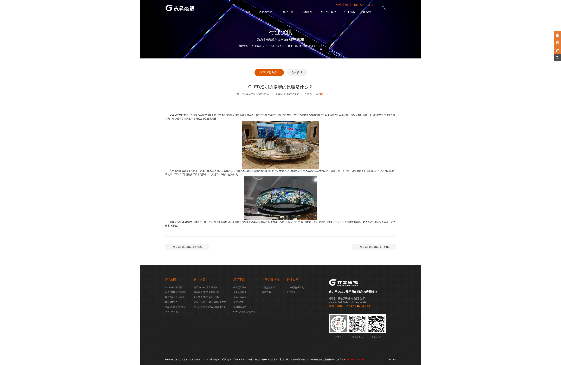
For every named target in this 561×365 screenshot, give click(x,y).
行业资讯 (349, 12)
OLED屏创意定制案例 (244, 311)
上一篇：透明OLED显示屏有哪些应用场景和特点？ (189, 247)
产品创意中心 (267, 12)
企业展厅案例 (239, 287)
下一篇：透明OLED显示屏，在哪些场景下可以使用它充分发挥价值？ (376, 247)
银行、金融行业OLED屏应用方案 (210, 302)
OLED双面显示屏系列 (175, 307)
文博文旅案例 (239, 297)
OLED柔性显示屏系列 (175, 297)
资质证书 (266, 292)
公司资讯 (297, 72)
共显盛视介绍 (268, 287)
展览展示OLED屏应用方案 (206, 292)
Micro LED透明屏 (173, 287)
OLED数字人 (171, 302)
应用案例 (307, 12)
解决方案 (288, 12)
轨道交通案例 (239, 292)
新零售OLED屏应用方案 (205, 287)
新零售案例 (238, 302)
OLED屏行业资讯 (275, 46)
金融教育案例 (239, 307)
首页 (248, 12)
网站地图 (392, 360)
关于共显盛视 (328, 12)
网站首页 (243, 46)
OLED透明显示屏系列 (175, 292)
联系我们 (368, 12)
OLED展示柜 (171, 311)
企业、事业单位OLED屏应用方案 (210, 307)
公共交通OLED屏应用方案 (206, 297)
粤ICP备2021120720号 (355, 360)
